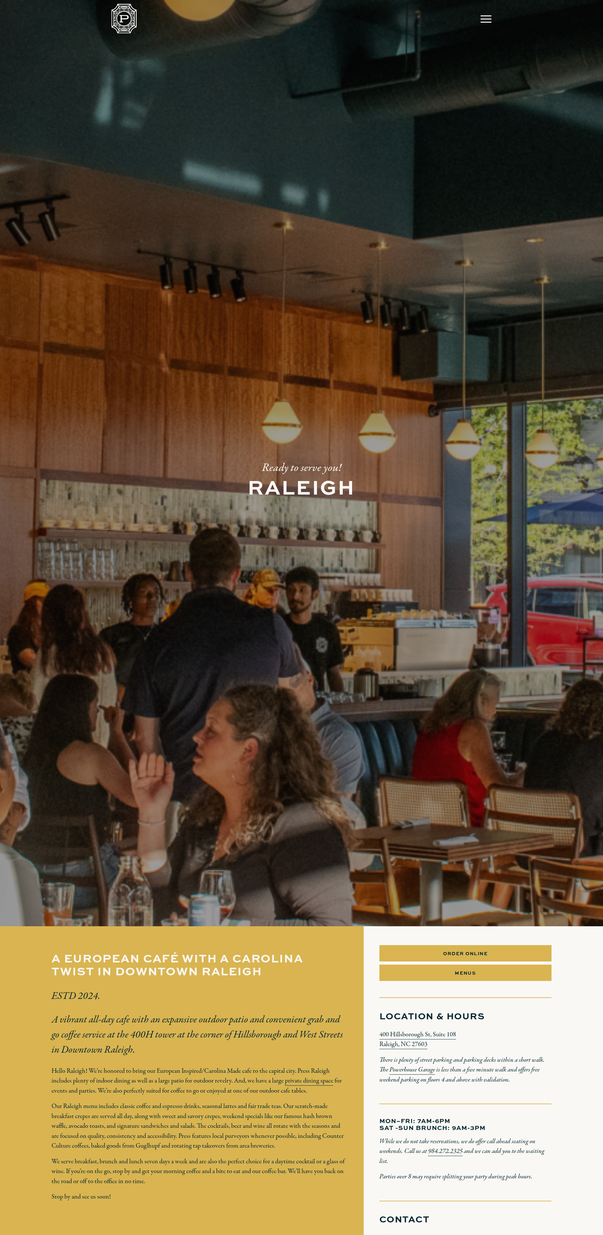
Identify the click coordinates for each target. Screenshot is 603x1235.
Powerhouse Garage (412, 1069)
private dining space (309, 1080)
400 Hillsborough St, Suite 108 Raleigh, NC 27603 (417, 1039)
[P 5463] (124, 18)
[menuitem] (484, 18)
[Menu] (484, 18)
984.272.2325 (445, 1151)
